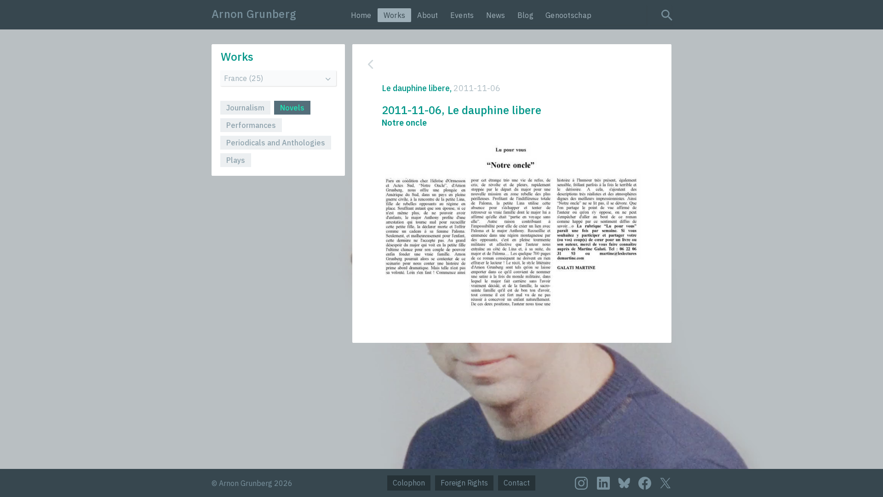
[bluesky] (624, 482)
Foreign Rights (464, 482)
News (495, 15)
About (427, 15)
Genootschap (568, 15)
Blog (525, 15)
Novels (292, 107)
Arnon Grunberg (254, 13)
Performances (251, 125)
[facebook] (644, 483)
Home (361, 15)
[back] (505, 64)
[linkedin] (603, 483)
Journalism (245, 107)
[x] (665, 483)
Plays (235, 160)
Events (462, 15)
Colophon (409, 482)
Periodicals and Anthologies (275, 142)
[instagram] (581, 483)
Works (395, 15)
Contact (517, 482)
